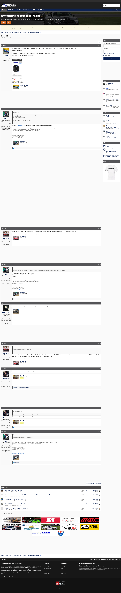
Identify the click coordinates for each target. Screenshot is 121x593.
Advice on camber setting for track (112, 99)
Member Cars (10, 10)
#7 (100, 368)
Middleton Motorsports (8, 500)
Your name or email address (109, 43)
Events (34, 10)
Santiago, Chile (6, 244)
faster (18, 37)
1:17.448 (107, 126)
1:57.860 (107, 136)
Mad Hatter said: (16, 267)
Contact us (91, 559)
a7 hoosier (14, 37)
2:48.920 (107, 115)
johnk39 (6, 509)
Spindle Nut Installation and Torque (112, 93)
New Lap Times (46, 570)
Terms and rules (97, 559)
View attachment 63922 (17, 122)
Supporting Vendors (65, 570)
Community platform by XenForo (52, 579)
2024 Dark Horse (115, 123)
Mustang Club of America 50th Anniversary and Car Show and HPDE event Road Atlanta (112, 150)
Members (63, 568)
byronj (97, 496)
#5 (100, 303)
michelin (21, 37)
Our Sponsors (41, 10)
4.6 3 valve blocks (109, 105)
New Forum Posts (47, 573)
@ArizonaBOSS (20, 125)
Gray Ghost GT (7, 505)
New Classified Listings (48, 575)
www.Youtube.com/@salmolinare (18, 289)
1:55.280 (107, 131)
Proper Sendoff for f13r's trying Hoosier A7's (15, 499)
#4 (100, 264)
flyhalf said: (15, 112)
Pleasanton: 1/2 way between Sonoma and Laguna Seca (6, 129)
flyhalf (3, 37)
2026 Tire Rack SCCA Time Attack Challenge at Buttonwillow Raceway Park (112, 156)
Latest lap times (106, 113)
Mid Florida (6, 388)
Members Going (110, 152)
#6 (100, 343)
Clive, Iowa (6, 323)
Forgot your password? (108, 53)
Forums (3, 10)
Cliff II (108, 88)
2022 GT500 (117, 128)
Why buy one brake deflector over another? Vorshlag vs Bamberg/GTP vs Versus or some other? (27, 494)
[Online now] (6, 311)
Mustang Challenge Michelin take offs (13, 490)
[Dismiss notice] (119, 27)
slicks (25, 37)
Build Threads (108, 90)
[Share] (98, 46)
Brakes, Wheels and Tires (17, 491)
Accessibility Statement (113, 559)
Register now (116, 60)
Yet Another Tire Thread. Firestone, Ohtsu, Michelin (16, 508)
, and (21, 387)
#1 (100, 45)
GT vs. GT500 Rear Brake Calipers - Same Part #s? (16, 503)
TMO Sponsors (116, 1)
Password (105, 48)
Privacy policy (103, 559)
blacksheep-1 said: (16, 434)
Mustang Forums (18, 563)
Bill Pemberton (95, 491)
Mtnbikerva (6, 496)
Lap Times (19, 10)
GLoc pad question (109, 83)
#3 (100, 228)
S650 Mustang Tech (109, 85)
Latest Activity (46, 566)
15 (86, 490)
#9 (100, 431)
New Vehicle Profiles (47, 568)
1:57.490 (107, 120)
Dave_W (97, 509)
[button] (15, 10)
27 (86, 494)
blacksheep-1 (96, 505)
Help (107, 559)
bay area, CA (6, 60)
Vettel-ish (96, 500)
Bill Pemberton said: (17, 411)
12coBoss (6, 491)
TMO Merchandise (109, 1)
